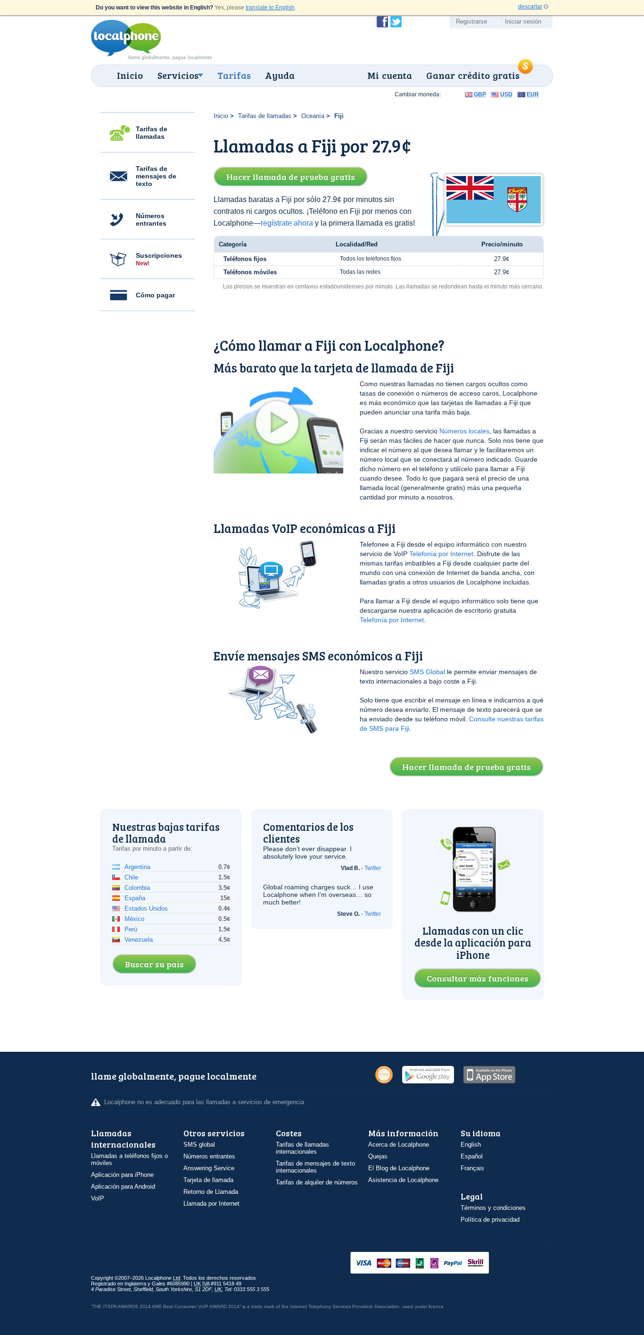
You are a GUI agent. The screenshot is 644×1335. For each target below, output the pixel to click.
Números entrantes (151, 219)
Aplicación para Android (123, 1186)
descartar (530, 6)
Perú (130, 929)
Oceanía (312, 115)
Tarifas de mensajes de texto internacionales (315, 1167)
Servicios (177, 75)
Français (472, 1168)
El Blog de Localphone (398, 1168)
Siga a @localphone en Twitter (396, 21)
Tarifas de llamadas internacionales (302, 1148)
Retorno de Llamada (210, 1191)
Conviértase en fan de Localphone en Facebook (382, 21)
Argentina (137, 866)
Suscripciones (159, 259)
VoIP (97, 1198)
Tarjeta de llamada (208, 1179)
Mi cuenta (389, 75)
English (471, 1144)
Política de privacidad (490, 1219)
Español (472, 1156)
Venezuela (138, 939)
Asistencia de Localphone (403, 1179)
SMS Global (427, 672)
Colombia (137, 887)
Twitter (372, 868)
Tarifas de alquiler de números (317, 1182)
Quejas (378, 1156)
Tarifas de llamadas (151, 132)
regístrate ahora (287, 223)
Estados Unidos (146, 908)
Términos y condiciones (493, 1207)
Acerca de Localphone (398, 1144)
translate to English (270, 7)
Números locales (464, 431)
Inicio (130, 75)
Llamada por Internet (211, 1203)
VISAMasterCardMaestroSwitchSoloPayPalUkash (432, 1263)
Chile (131, 877)
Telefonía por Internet (441, 554)
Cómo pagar (155, 295)
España (134, 898)
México (134, 918)
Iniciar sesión (523, 21)
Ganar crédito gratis (473, 75)
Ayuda (280, 75)
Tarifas (234, 75)
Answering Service (208, 1168)
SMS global (199, 1144)
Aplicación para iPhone (122, 1174)
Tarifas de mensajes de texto (156, 176)
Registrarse (471, 21)
